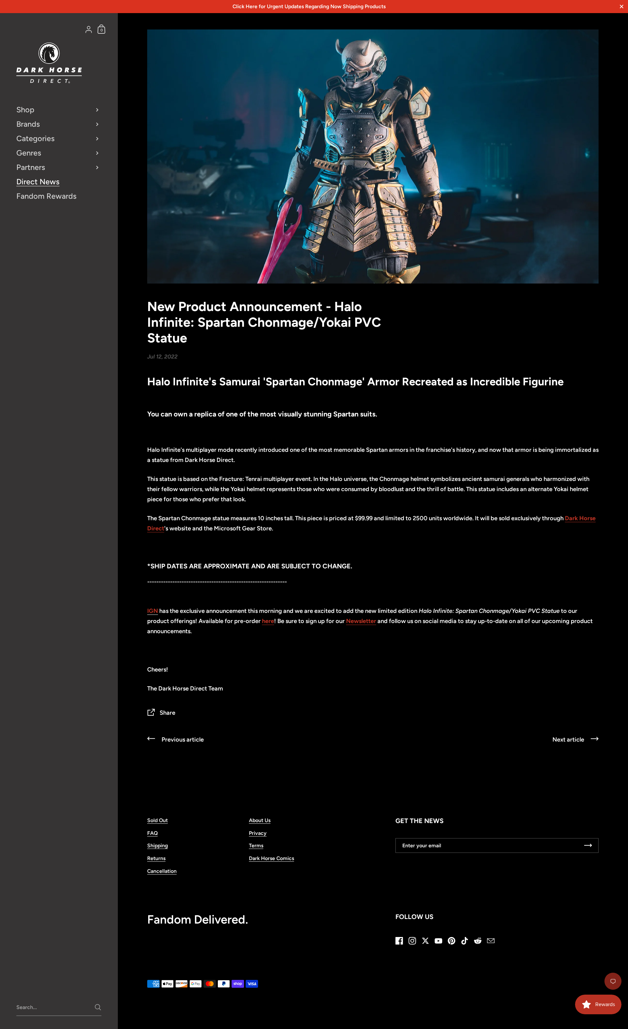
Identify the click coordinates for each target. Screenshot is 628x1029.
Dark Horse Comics (271, 858)
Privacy (258, 833)
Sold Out (157, 820)
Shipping (157, 845)
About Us (259, 820)
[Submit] (98, 1007)
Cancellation (162, 871)
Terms (256, 845)
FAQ (152, 833)
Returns (156, 858)
